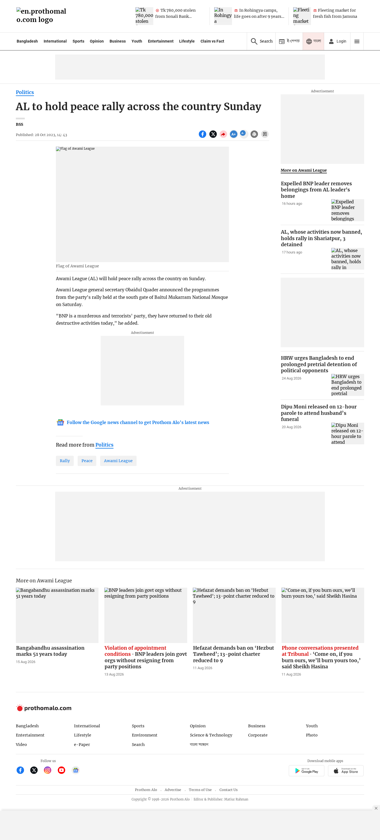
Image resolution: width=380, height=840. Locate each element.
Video (21, 744)
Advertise (173, 790)
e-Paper (82, 744)
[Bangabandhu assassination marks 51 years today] (57, 615)
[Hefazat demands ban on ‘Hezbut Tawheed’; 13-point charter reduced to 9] (234, 615)
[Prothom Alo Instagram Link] (50, 771)
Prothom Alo (146, 790)
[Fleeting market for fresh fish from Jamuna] (302, 16)
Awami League (118, 460)
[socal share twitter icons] (214, 137)
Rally (65, 460)
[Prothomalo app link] (306, 771)
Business (118, 41)
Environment (144, 735)
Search (138, 744)
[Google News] (76, 771)
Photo (312, 735)
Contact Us (228, 790)
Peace (87, 460)
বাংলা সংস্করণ (199, 744)
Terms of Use (200, 790)
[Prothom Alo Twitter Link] (36, 771)
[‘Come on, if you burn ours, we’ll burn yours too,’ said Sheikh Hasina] (323, 615)
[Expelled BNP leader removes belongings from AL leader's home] (347, 210)
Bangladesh (27, 41)
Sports (78, 41)
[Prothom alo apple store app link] (346, 771)
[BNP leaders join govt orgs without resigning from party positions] (145, 615)
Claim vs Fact (212, 41)
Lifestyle (187, 41)
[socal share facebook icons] (203, 137)
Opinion (97, 41)
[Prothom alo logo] (43, 710)
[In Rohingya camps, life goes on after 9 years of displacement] (223, 16)
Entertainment (161, 41)
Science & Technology (211, 735)
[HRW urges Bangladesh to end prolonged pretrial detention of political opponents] (347, 385)
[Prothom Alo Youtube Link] (64, 771)
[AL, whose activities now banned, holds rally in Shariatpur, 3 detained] (347, 259)
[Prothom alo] (43, 16)
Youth (137, 41)
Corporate (258, 735)
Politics (25, 92)
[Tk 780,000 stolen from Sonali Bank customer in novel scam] (144, 16)
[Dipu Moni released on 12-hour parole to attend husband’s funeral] (347, 434)
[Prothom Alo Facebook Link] (22, 771)
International (55, 41)
